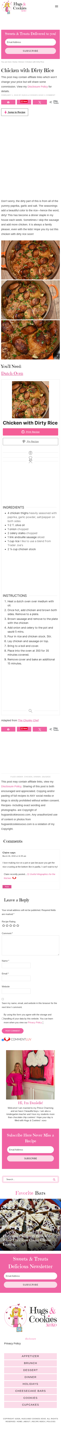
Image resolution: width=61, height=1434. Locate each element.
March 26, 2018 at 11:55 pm (14, 856)
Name (5, 961)
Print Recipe (32, 431)
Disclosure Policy (38, 86)
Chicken (28, 777)
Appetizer (30, 1356)
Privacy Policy (35, 1022)
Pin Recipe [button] (32, 441)
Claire (6, 852)
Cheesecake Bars (30, 1390)
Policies (51, 1421)
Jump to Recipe (16, 112)
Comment (7, 933)
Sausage (46, 777)
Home (19, 1421)
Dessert (30, 1370)
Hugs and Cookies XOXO (13, 7)
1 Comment (49, 95)
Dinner (37, 777)
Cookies (30, 1397)
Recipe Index (38, 1421)
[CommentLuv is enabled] (17, 1040)
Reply (7, 886)
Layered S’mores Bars (19, 1244)
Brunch (30, 1363)
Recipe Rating (8, 921)
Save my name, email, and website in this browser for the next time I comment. (29, 1005)
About (27, 1421)
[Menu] (56, 6)
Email (5, 973)
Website (6, 986)
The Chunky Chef (28, 720)
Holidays (30, 1383)
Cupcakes (30, 1404)
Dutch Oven (12, 373)
